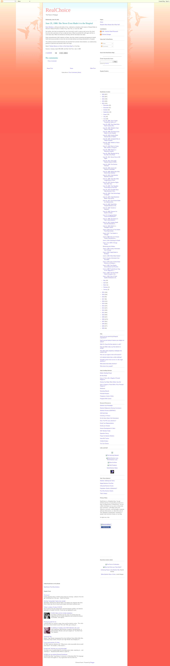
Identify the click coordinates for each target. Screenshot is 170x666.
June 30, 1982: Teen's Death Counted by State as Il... (110, 121)
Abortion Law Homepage (106, 405)
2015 (103, 303)
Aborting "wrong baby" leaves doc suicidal (54, 601)
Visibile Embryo (104, 441)
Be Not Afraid (103, 375)
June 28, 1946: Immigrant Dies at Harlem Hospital (111, 139)
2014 (103, 305)
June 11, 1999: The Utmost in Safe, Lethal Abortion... (110, 219)
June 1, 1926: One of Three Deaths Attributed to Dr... (110, 277)
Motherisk (102, 388)
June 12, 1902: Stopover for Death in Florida (110, 212)
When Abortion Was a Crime (108, 574)
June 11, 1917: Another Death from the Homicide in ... (110, 223)
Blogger (92, 662)
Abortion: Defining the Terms (107, 480)
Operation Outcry (104, 433)
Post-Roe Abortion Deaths (106, 491)
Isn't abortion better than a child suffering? (111, 357)
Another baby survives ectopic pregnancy (61, 613)
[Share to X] (63, 53)
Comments (105, 46)
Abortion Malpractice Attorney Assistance (110, 408)
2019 (103, 296)
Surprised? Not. (48, 636)
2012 (103, 310)
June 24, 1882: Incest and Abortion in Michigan (109, 168)
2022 (103, 103)
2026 (103, 94)
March (105, 285)
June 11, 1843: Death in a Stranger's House (109, 226)
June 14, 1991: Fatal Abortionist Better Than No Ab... (111, 197)
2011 (103, 312)
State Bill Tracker (104, 438)
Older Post (93, 68)
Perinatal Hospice (104, 393)
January (105, 289)
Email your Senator (105, 425)
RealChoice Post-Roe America (51, 587)
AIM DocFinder (104, 413)
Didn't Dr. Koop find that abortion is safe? (110, 344)
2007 (103, 321)
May (104, 280)
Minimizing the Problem (109, 246)
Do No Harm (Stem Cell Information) (109, 418)
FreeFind (107, 63)
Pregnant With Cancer (105, 398)
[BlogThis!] (62, 53)
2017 (103, 299)
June (104, 118)
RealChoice (58, 10)
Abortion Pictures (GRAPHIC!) (108, 410)
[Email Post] (55, 53)
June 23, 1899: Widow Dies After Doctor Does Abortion (111, 172)
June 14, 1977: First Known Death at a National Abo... (111, 201)
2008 (103, 319)
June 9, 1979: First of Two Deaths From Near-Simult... (111, 230)
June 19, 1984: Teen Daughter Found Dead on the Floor (110, 186)
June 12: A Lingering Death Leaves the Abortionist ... (110, 215)
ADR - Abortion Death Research (110, 31)
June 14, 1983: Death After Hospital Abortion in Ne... (110, 205)
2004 (103, 328)
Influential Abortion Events (107, 486)
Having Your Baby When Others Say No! (110, 382)
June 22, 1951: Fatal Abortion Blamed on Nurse (110, 176)
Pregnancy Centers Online (107, 396)
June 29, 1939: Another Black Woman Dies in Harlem (110, 136)
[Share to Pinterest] (67, 53)
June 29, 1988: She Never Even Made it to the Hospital (111, 132)
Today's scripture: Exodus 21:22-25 (53, 607)
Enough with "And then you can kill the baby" (55, 648)
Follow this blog (106, 527)
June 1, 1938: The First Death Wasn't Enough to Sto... (110, 273)
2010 (103, 314)
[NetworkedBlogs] (106, 524)
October (105, 110)
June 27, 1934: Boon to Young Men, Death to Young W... (110, 147)
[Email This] (60, 53)
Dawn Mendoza (49, 27)
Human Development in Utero (107, 428)
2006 (103, 323)
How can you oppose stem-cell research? (110, 354)
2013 (103, 308)
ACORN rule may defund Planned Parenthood (55, 654)
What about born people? (106, 366)
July (104, 116)
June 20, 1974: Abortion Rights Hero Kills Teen (111, 183)
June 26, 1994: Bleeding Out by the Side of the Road (111, 154)
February (105, 287)
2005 (103, 326)
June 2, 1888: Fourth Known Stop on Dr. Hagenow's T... (111, 269)
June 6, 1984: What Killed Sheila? (111, 256)
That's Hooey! (103, 493)
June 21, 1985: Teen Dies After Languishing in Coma (111, 179)
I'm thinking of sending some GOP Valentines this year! (65, 628)
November (106, 107)
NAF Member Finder (105, 431)
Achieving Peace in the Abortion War (110, 570)
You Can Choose (104, 443)
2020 (103, 294)
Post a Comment (52, 61)
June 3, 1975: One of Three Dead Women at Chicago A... (111, 262)
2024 (103, 99)
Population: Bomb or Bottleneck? (108, 488)
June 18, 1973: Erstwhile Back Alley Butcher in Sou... (111, 190)
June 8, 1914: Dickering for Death (111, 240)
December (106, 105)
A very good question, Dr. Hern (52, 642)
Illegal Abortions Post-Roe (106, 483)
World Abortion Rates (112, 468)
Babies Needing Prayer (106, 373)
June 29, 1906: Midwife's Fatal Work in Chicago (110, 128)
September (106, 112)
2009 (103, 317)
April (104, 282)
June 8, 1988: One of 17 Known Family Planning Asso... (111, 237)
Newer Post (50, 68)
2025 (103, 96)
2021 (103, 292)
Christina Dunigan (106, 34)
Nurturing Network (104, 391)
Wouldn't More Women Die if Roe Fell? (110, 24)
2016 (103, 301)
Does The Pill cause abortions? (108, 420)
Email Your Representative (107, 423)
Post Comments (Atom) (75, 72)
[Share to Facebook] (65, 53)
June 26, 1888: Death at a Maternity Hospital (109, 150)
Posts (104, 43)
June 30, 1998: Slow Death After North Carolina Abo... (111, 125)
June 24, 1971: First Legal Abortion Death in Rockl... (110, 161)
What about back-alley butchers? (108, 363)
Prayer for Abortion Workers (107, 436)
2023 (103, 101)
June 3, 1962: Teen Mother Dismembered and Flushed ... (111, 266)
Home (71, 68)
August (105, 114)
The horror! (46, 595)
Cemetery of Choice (105, 415)
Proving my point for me (50, 621)
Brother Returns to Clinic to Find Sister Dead (61, 46)
